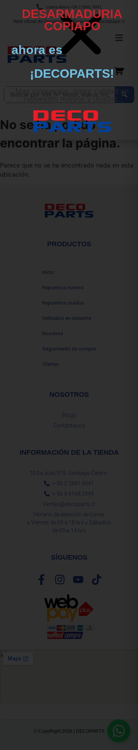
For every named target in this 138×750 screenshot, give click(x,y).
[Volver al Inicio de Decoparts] (72, 121)
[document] (69, 375)
